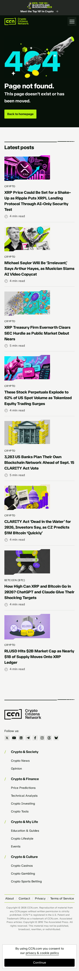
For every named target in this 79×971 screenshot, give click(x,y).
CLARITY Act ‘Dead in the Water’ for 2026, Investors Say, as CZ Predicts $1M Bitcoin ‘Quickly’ (37, 527)
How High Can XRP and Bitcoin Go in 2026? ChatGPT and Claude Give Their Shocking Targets (39, 592)
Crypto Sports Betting (26, 881)
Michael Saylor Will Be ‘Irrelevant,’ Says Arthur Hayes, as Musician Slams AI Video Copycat (39, 268)
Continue (39, 962)
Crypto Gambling (23, 873)
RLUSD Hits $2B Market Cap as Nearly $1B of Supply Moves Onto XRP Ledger (39, 657)
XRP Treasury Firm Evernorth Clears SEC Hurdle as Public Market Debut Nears (37, 333)
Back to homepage (20, 114)
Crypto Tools (20, 811)
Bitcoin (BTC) (14, 580)
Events (15, 846)
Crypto (9, 186)
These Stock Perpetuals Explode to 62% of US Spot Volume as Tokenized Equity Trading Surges (38, 398)
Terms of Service (62, 898)
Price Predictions (23, 788)
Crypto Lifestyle (22, 838)
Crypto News (20, 761)
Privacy (40, 898)
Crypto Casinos (22, 866)
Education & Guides (25, 831)
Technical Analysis (24, 796)
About (9, 898)
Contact (24, 898)
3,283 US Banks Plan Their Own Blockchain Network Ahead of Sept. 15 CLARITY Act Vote (39, 462)
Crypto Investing (23, 803)
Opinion (16, 768)
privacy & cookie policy (42, 953)
